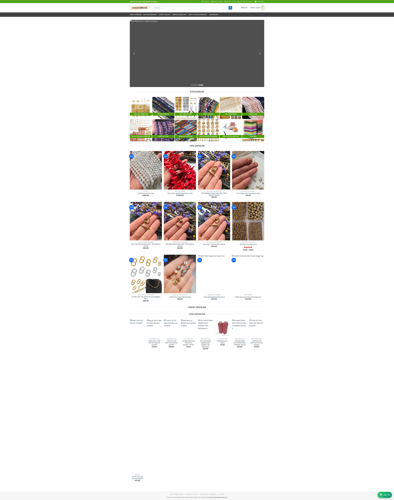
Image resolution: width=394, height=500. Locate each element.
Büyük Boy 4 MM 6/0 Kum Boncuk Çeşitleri (154, 343)
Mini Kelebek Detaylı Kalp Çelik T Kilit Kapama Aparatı (214, 194)
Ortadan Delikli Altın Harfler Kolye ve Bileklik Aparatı (240, 343)
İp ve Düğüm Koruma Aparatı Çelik (248, 193)
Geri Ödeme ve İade (176, 494)
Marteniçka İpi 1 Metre (222, 342)
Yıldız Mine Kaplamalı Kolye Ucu (214, 297)
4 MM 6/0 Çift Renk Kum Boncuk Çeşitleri (171, 343)
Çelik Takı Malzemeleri (197, 14)
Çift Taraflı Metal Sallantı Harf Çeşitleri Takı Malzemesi (205, 343)
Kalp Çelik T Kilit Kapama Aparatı (214, 244)
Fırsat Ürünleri (135, 14)
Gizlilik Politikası (191, 494)
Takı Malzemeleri (149, 14)
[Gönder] (230, 8)
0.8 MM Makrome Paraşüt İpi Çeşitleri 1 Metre (188, 343)
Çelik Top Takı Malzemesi (248, 244)
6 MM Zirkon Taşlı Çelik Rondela (180, 297)
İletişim (221, 494)
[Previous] (134, 53)
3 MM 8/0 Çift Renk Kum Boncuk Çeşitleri (256, 343)
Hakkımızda (213, 14)
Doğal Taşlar (164, 14)
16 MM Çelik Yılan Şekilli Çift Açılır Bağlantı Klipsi (146, 298)
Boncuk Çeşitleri (179, 14)
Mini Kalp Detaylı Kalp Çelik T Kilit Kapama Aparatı (180, 245)
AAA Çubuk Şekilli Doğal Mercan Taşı (180, 193)
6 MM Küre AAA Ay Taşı (146, 193)
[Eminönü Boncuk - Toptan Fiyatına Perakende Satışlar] (140, 7)
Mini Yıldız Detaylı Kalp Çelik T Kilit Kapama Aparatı (145, 245)
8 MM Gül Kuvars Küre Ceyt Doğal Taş (248, 297)
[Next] (260, 53)
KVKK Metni (203, 494)
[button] (244, 8)
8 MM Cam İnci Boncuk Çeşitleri (137, 477)
